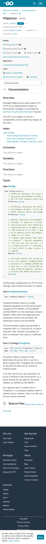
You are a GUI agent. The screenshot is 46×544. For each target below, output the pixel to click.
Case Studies (8, 442)
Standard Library (10, 460)
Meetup (6, 505)
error (32, 351)
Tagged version (11, 53)
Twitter (5, 490)
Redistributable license (14, 49)
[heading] (10, 3)
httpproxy (14, 13)
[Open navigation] (40, 3)
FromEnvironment (17, 291)
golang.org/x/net (28, 10)
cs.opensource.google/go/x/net (15, 65)
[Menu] (23, 83)
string (21, 202)
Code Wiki (33, 77)
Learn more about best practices (16, 57)
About (27, 455)
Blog (26, 464)
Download (28, 460)
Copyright (23, 519)
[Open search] (34, 3)
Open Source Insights (14, 77)
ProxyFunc (24, 343)
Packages (8, 455)
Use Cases (7, 438)
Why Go (7, 433)
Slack (5, 497)
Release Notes (30, 472)
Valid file (12, 45)
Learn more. (14, 541)
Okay (40, 537)
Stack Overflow (30, 446)
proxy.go (7, 411)
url (11, 351)
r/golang (6, 501)
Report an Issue (23, 530)
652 (10, 34)
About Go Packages (11, 468)
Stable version (32, 53)
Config (11, 186)
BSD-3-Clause (15, 30)
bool (14, 274)
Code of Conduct (31, 480)
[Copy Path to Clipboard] (20, 13)
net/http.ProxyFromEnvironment (18, 112)
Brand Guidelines (31, 476)
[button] (4, 45)
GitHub (5, 494)
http (4, 13)
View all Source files (33, 404)
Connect (7, 485)
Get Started (30, 433)
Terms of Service (23, 522)
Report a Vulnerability (14, 73)
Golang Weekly (9, 509)
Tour (26, 442)
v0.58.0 (10, 23)
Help (26, 450)
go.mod (13, 45)
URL (15, 351)
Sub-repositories (9, 464)
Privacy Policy (23, 526)
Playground (29, 438)
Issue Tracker (29, 468)
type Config (8, 132)
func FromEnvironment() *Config (22, 135)
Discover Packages (10, 10)
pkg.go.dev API (9, 472)
